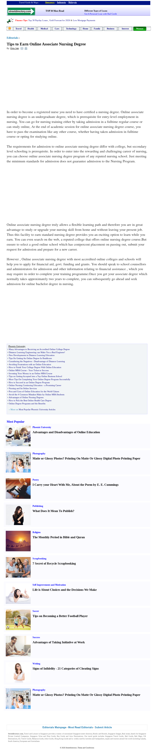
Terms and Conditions (86, 748)
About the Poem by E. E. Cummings (95, 484)
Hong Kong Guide (61, 739)
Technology (71, 28)
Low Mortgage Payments (84, 20)
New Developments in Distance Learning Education (32, 355)
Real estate (126, 734)
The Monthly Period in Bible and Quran (59, 537)
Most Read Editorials (80, 727)
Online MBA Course (18, 370)
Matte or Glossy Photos (48, 458)
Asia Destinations (76, 736)
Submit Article (103, 727)
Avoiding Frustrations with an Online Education (30, 364)
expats (107, 739)
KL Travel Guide (24, 739)
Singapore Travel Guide (114, 736)
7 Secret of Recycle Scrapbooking (54, 563)
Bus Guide (61, 736)
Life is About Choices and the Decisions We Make (65, 589)
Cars (57, 28)
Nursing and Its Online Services (23, 388)
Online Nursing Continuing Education (26, 385)
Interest (125, 28)
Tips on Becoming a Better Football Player (60, 616)
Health (31, 28)
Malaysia (72, 2)
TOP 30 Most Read (55, 11)
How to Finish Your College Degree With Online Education (35, 367)
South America (13, 741)
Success (36, 637)
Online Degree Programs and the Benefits (27, 403)
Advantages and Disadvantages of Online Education (66, 432)
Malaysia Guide (38, 739)
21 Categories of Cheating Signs (78, 668)
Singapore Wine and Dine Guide (43, 736)
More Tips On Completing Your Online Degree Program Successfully (39, 379)
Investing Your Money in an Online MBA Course (30, 373)
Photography (39, 453)
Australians (35, 741)
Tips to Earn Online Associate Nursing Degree (46, 44)
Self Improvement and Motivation (49, 585)
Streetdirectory (71, 748)
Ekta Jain (14, 48)
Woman (139, 28)
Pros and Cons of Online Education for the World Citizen (34, 391)
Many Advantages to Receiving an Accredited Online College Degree (39, 349)
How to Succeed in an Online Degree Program (29, 382)
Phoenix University (42, 427)
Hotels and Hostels (100, 734)
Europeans (24, 741)
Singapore (50, 2)
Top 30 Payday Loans (38, 20)
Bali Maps (138, 736)
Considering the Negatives (20, 361)
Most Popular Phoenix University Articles (37, 409)
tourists (116, 739)
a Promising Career (52, 385)
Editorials (12, 37)
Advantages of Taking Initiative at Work (59, 642)
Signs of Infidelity (44, 668)
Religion (37, 532)
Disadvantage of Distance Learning (49, 361)
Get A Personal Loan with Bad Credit (100, 14)
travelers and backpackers (94, 739)
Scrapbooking (39, 558)
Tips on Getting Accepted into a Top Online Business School (35, 376)
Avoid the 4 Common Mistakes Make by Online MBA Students (36, 394)
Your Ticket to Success (39, 370)
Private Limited (14, 736)
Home (85, 28)
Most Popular (16, 421)
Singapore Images (114, 734)
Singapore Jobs (46, 741)
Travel (18, 28)
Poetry (36, 479)
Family (97, 28)
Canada (143, 739)
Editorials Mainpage (54, 727)
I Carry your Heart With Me (51, 484)
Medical (44, 28)
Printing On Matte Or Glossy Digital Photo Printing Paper (102, 458)
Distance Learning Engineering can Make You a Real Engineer (36, 352)
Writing (36, 663)
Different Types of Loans (95, 11)
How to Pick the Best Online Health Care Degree (30, 400)
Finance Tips (21, 20)
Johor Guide (49, 739)
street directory (86, 734)
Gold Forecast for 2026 (59, 20)
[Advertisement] (38, 81)
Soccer (36, 611)
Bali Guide (129, 736)
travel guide (92, 736)
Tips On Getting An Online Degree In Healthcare (30, 358)
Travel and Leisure (31, 734)
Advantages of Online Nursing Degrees (26, 397)
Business (110, 28)
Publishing (38, 506)
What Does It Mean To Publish (53, 511)
